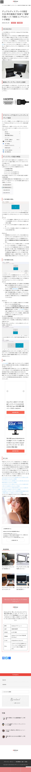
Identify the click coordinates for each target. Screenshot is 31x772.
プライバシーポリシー (9, 761)
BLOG (13, 23)
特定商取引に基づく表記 (21, 761)
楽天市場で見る (15, 412)
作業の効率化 (15, 288)
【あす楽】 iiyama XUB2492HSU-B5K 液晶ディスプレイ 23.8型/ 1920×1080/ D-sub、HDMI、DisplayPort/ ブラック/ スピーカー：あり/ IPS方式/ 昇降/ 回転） (15, 442)
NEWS (4, 684)
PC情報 (20, 23)
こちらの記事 (5, 363)
